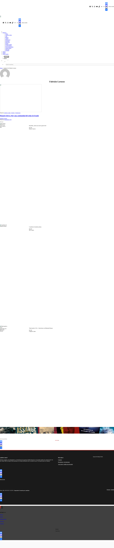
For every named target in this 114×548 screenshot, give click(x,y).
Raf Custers (31, 230)
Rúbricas (4, 32)
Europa (6, 43)
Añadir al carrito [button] (26, 220)
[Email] (106, 8)
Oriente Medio (8, 48)
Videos (4, 51)
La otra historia (8, 45)
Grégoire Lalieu (32, 331)
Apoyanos (6, 56)
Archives (2, 521)
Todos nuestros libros (57, 430)
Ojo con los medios (9, 47)
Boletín (57, 529)
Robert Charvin (32, 128)
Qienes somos (5, 54)
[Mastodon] (106, 5)
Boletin (5, 58)
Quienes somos (3, 519)
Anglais (112, 489)
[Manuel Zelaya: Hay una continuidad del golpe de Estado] (21, 111)
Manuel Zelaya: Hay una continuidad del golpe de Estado (19, 116)
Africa (6, 33)
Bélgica (6, 37)
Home (1, 68)
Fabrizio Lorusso (3, 118)
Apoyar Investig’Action (98, 456)
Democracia (7, 39)
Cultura (6, 38)
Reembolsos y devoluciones (64, 462)
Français (108, 489)
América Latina (8, 35)
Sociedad (7, 50)
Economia (7, 41)
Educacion (7, 42)
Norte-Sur (7, 49)
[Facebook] (106, 3)
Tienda (4, 52)
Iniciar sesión (111, 6)
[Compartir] (106, 10)
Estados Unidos (8, 44)
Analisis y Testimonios (15, 112)
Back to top (2, 479)
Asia (6, 36)
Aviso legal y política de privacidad (65, 464)
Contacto (60, 459)
